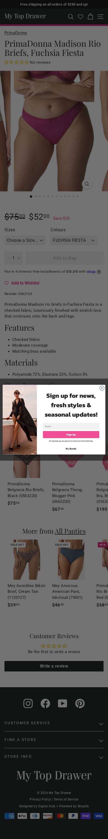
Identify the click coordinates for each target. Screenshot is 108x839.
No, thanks (71, 448)
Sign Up (71, 434)
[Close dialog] (102, 388)
